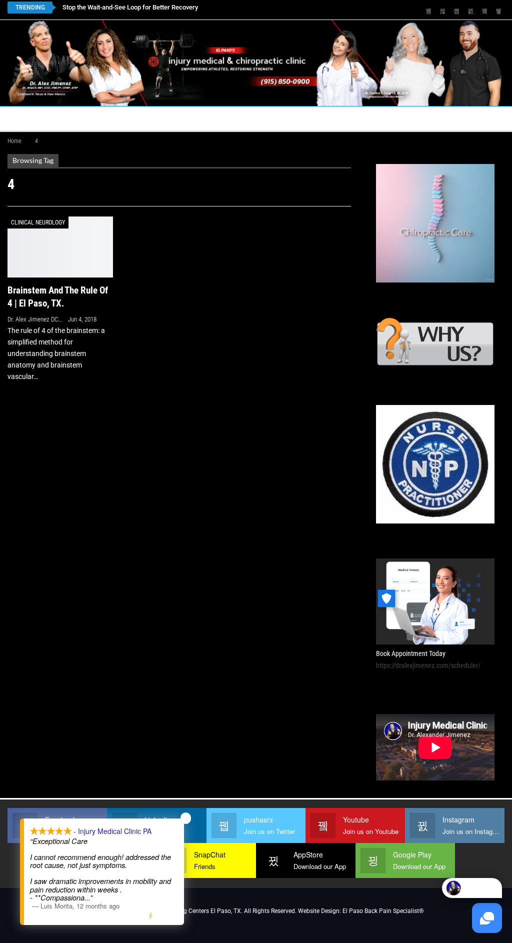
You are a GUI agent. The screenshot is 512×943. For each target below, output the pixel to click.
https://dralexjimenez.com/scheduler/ (428, 666)
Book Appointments (88, 118)
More (460, 118)
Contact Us (230, 118)
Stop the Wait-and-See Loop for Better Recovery (130, 7)
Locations (162, 118)
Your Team (306, 118)
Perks (353, 118)
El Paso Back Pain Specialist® (383, 911)
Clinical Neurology (38, 222)
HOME (24, 118)
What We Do (403, 118)
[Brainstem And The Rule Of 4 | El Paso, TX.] (60, 247)
